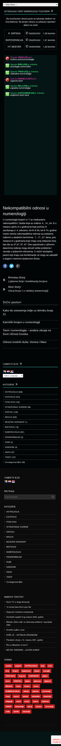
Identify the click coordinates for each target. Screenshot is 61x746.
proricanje (46, 691)
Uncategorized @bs (13, 462)
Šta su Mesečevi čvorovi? (17, 644)
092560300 (33, 33)
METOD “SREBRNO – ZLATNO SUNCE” (23, 649)
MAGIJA (8, 417)
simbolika (36, 696)
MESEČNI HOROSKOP (15, 422)
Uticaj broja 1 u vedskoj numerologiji (28, 290)
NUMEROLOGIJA (12, 432)
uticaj (30, 706)
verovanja (49, 706)
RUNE (7, 442)
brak (50, 665)
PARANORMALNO (12, 437)
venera (38, 706)
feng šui (22, 676)
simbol (25, 696)
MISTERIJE (10, 427)
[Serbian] (12, 371)
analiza (8, 665)
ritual (8, 696)
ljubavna (37, 681)
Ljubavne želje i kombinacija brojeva (27, 281)
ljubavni (48, 681)
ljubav (27, 681)
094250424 (33, 40)
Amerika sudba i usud (15, 629)
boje (42, 665)
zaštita (16, 711)
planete (36, 691)
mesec (27, 686)
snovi (18, 701)
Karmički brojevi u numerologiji (21, 322)
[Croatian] (8, 371)
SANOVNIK (9, 447)
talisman (45, 701)
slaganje (9, 701)
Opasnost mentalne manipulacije (19, 612)
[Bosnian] (4, 371)
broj (7, 671)
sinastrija (47, 696)
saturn (16, 696)
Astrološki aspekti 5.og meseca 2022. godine (24, 617)
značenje (26, 711)
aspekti (18, 665)
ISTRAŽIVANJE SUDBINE (16, 407)
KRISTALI (9, 412)
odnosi (26, 691)
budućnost (26, 671)
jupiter (45, 676)
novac (36, 686)
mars (18, 686)
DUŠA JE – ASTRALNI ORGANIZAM (21, 634)
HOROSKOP (34, 676)
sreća (27, 701)
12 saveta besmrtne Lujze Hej (18, 607)
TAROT (8, 457)
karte (8, 681)
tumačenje (19, 706)
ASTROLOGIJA (11, 391)
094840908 (33, 46)
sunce (35, 701)
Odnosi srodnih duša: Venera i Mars (25, 342)
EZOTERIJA (10, 396)
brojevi (15, 671)
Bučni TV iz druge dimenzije (18, 602)
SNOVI (8, 452)
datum (36, 671)
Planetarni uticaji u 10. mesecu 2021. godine (24, 639)
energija (46, 671)
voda (8, 711)
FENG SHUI (10, 402)
